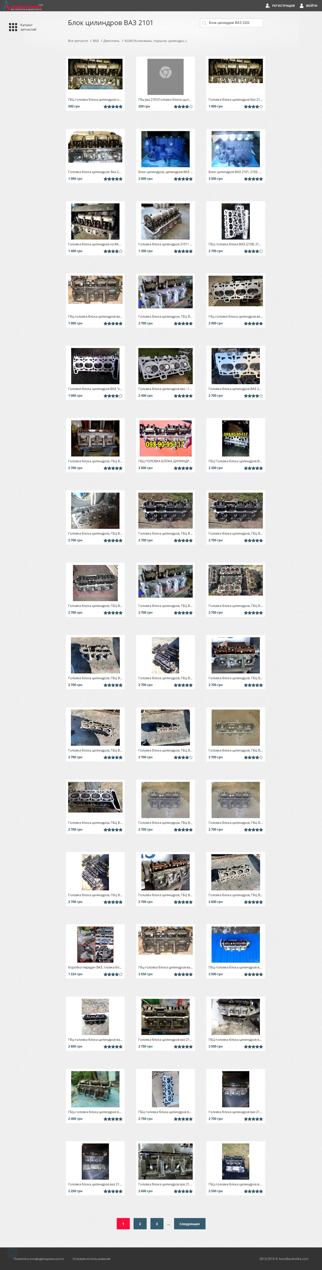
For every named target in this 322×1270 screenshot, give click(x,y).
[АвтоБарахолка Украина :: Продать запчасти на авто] (22, 5)
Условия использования (91, 1258)
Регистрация (283, 6)
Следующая (190, 1224)
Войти (311, 6)
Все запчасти (78, 40)
